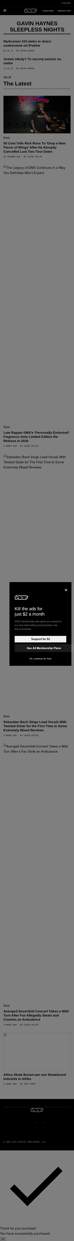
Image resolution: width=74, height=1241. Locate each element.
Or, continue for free (40, 658)
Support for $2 (40, 639)
